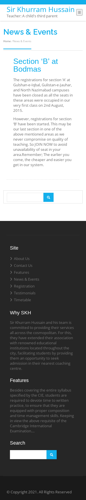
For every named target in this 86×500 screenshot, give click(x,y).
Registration (24, 286)
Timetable (22, 299)
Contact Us (23, 265)
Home (7, 41)
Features (21, 272)
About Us (22, 258)
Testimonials (25, 292)
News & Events (26, 279)
